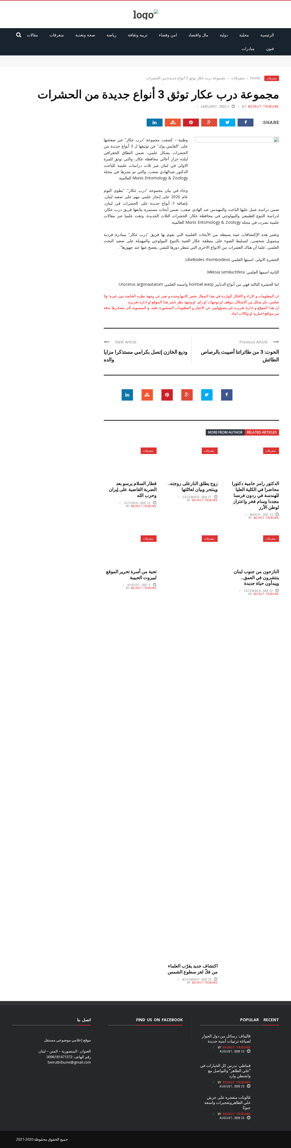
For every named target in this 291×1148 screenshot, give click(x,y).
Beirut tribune (263, 106)
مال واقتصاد (198, 35)
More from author (225, 432)
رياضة (112, 35)
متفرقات (56, 35)
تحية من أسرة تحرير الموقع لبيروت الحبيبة (131, 574)
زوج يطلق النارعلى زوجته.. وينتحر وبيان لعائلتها (193, 486)
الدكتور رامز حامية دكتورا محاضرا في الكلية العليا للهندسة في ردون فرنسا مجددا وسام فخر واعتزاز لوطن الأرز (255, 495)
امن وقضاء (168, 35)
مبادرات (248, 48)
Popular (249, 1019)
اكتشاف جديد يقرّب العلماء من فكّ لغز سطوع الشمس (193, 969)
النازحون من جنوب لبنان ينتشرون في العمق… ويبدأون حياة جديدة (256, 577)
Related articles (262, 432)
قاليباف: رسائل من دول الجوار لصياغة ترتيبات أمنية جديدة (235, 58)
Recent (271, 1019)
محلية (244, 35)
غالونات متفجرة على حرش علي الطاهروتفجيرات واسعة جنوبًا (227, 1102)
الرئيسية (267, 35)
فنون (270, 48)
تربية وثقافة (137, 35)
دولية (224, 35)
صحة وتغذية (85, 35)
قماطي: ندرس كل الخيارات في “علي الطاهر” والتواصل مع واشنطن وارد (224, 63)
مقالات (32, 35)
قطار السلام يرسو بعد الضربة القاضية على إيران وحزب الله (133, 489)
